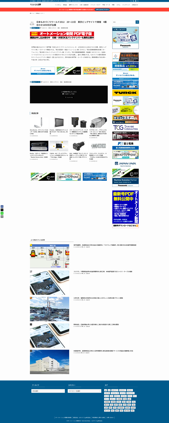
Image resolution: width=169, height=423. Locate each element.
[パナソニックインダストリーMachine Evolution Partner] (125, 186)
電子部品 (127, 410)
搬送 (120, 405)
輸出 (113, 410)
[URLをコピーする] (2, 216)
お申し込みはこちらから (102, 9)
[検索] (138, 1)
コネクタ (107, 393)
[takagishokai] (125, 123)
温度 (106, 408)
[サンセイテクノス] (43, 74)
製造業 (133, 408)
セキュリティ (130, 393)
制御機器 (107, 402)
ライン (106, 399)
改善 (125, 405)
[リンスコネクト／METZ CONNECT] (69, 74)
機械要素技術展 (64, 28)
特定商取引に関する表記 (98, 417)
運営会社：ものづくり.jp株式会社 (81, 417)
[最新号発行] (125, 227)
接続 (116, 405)
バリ (135, 396)
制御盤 (113, 402)
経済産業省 (121, 408)
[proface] (95, 180)
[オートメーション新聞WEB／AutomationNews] (35, 4)
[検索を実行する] (137, 22)
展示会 (106, 405)
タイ (111, 396)
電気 (132, 410)
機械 (59, 28)
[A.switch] (125, 114)
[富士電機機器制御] (125, 149)
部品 (121, 410)
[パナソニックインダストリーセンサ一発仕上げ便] (125, 48)
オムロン (130, 390)
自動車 (127, 408)
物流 (115, 408)
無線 (110, 408)
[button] (2, 206)
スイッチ (122, 393)
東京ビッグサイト (52, 28)
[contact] (135, 1)
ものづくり (44, 28)
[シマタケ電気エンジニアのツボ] (95, 74)
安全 (134, 402)
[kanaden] (125, 70)
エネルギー (123, 390)
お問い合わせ (110, 417)
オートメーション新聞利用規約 (63, 417)
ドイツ (130, 396)
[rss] (133, 1)
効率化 (119, 402)
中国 (125, 399)
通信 (117, 410)
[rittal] (125, 140)
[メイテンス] (125, 61)
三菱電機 (119, 399)
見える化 (107, 410)
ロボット (112, 399)
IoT (109, 390)
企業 (129, 399)
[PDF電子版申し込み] (62, 39)
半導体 (128, 402)
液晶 (133, 405)
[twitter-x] (131, 1)
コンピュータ (114, 393)
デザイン (117, 396)
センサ (106, 396)
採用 (111, 405)
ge (105, 390)
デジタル (123, 396)
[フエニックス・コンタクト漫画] (69, 180)
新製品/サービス (35, 28)
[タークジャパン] (125, 95)
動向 (124, 402)
